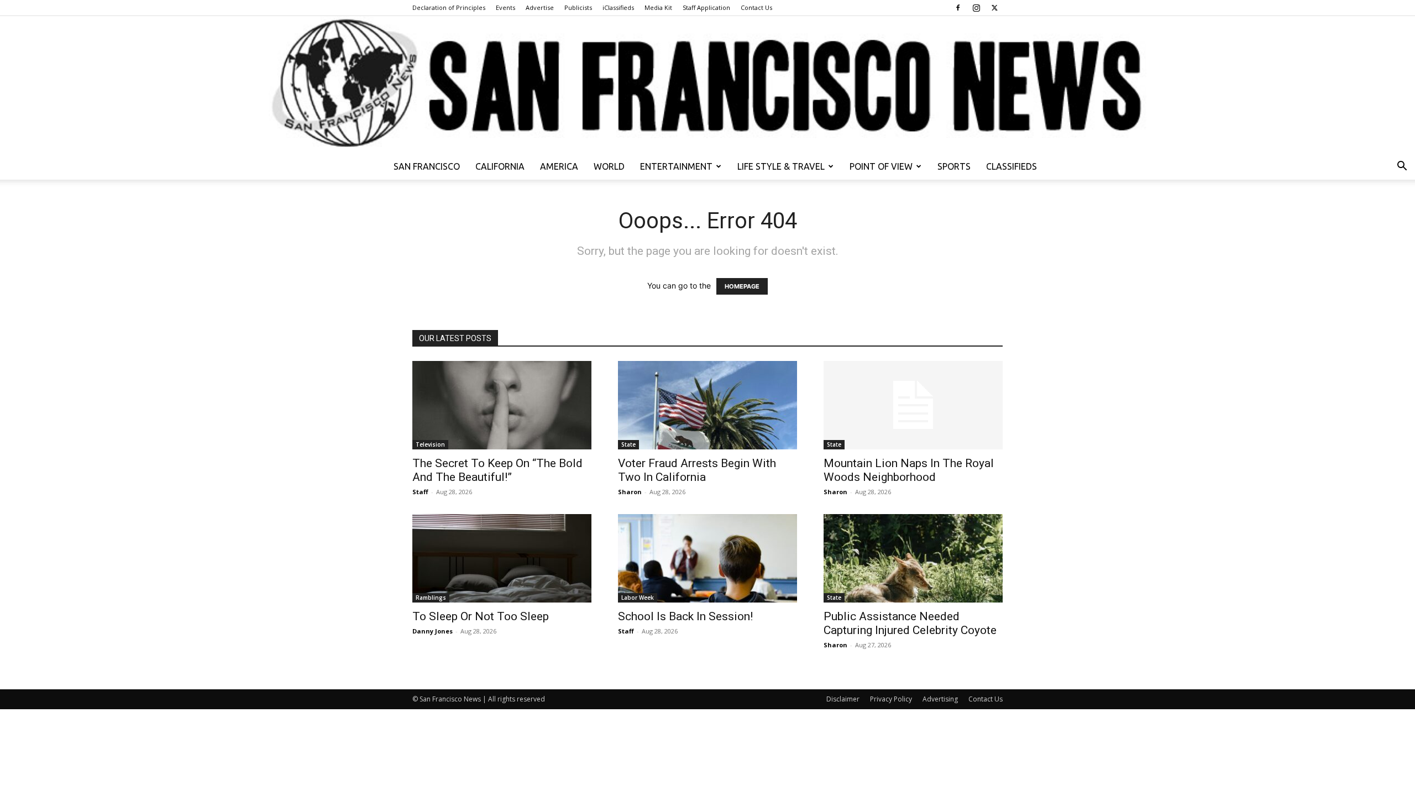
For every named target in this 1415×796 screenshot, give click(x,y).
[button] (1401, 167)
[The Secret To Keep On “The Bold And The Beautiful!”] (501, 405)
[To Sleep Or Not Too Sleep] (501, 558)
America (559, 166)
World (609, 166)
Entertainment (676, 166)
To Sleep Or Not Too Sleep (480, 616)
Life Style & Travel (781, 166)
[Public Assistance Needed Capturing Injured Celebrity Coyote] (913, 558)
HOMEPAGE (742, 286)
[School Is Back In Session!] (707, 558)
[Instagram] (976, 7)
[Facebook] (958, 7)
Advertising (940, 699)
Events (505, 7)
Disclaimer (843, 699)
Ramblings (431, 597)
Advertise (540, 7)
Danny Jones (432, 631)
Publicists (578, 7)
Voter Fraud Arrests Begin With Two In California (697, 470)
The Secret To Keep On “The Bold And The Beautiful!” (497, 470)
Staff (420, 492)
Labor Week (637, 597)
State (628, 444)
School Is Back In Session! (685, 616)
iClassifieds (618, 7)
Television (430, 444)
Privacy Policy (891, 699)
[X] (994, 7)
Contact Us (756, 7)
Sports (954, 166)
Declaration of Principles (448, 7)
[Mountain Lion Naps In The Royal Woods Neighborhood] (913, 405)
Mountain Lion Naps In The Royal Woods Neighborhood (909, 470)
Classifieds (1011, 166)
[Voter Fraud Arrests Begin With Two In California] (707, 405)
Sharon (630, 492)
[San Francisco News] (707, 84)
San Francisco (427, 166)
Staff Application (706, 7)
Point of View (881, 166)
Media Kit (658, 7)
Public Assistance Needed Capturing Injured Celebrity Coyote (910, 623)
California (500, 166)
